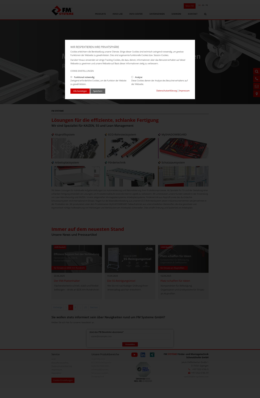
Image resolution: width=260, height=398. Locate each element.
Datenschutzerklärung (166, 90)
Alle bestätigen (80, 91)
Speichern (97, 91)
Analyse (138, 77)
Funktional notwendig (84, 77)
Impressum (184, 90)
